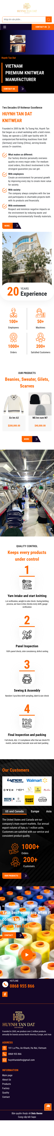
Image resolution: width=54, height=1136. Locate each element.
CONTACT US (41, 27)
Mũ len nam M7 (40, 417)
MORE (7, 226)
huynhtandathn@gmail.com (21, 1060)
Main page (7, 1075)
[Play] (27, 504)
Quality (5, 1092)
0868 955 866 (22, 986)
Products (6, 1084)
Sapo (33, 1117)
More (26, 439)
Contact (8, 935)
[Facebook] (5, 994)
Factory (5, 1088)
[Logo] (27, 8)
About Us (6, 1079)
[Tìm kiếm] (49, 20)
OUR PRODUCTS (11, 875)
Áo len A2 (14, 417)
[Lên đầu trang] (47, 1117)
